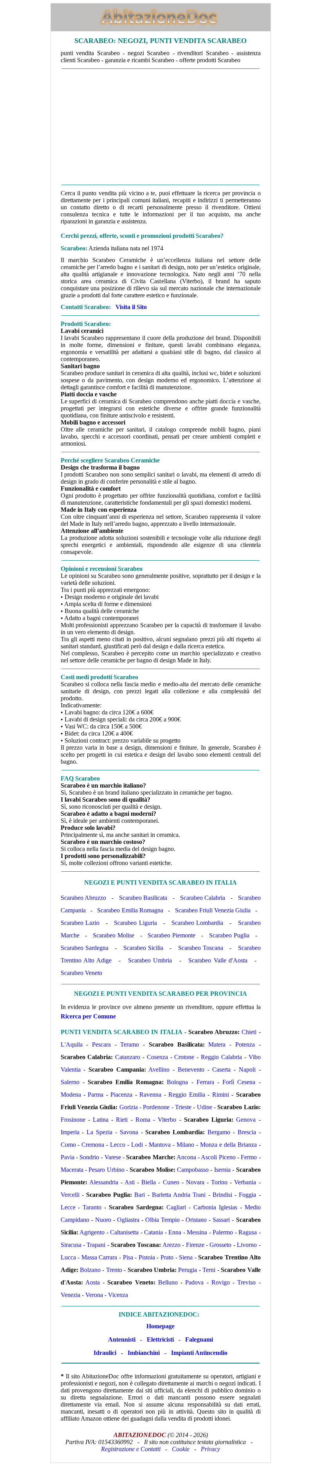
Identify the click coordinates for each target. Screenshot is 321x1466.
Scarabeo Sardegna (84, 947)
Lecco (117, 1144)
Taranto (92, 1207)
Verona (94, 1295)
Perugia (187, 1269)
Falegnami (199, 1339)
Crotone (184, 1057)
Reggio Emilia (186, 1094)
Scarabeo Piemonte (171, 935)
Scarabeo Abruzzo (83, 897)
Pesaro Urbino (106, 1169)
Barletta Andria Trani (179, 1194)
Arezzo (171, 1244)
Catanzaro (127, 1057)
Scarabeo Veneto (81, 973)
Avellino (159, 1069)
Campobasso (193, 1169)
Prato (166, 1257)
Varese (113, 1157)
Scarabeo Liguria (135, 922)
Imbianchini (144, 1352)
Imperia (70, 1132)
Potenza (245, 1044)
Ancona (186, 1157)
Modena (71, 1094)
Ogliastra (128, 1219)
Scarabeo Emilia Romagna (130, 910)
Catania (153, 1232)
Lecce (68, 1207)
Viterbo (167, 1119)
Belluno (168, 1282)
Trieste (183, 1107)
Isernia (222, 1169)
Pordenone (156, 1107)
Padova (194, 1282)
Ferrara (205, 1082)
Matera (216, 1044)
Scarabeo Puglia (229, 935)
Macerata (72, 1169)
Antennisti (121, 1339)
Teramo (129, 1044)
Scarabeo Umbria (150, 960)
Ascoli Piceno (218, 1157)
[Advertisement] (160, 127)
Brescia (247, 1132)
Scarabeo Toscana (200, 947)
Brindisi (222, 1194)
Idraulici (105, 1352)
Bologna (177, 1082)
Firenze (195, 1244)
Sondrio (89, 1157)
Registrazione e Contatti (130, 1449)
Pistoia (147, 1257)
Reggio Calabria (221, 1057)
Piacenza (121, 1094)
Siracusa (71, 1244)
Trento (114, 1269)
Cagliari (176, 1207)
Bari (139, 1194)
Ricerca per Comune (88, 1016)
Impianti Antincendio (199, 1352)
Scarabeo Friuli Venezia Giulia (213, 910)
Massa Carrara (99, 1257)
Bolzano (90, 1269)
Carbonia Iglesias (215, 1207)
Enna (174, 1232)
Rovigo (220, 1282)
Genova (246, 1119)
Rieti (122, 1119)
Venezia (70, 1295)
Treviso (246, 1282)
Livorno (247, 1244)
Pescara (101, 1044)
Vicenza (118, 1295)
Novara (195, 1182)
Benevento (191, 1069)
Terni (208, 1269)
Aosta (92, 1282)
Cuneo (171, 1182)
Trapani (96, 1244)
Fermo (249, 1157)
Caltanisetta (124, 1232)
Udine (204, 1107)
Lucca (68, 1257)
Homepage (160, 1326)
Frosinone (73, 1119)
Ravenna (150, 1094)
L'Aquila (72, 1044)
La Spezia (99, 1132)
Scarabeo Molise (113, 935)
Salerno (70, 1082)
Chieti (249, 1032)
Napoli (247, 1069)
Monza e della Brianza (228, 1144)
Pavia (67, 1157)
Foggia (247, 1194)
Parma (95, 1094)
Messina (197, 1232)
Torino (219, 1182)
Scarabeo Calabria (202, 897)
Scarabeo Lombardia (197, 922)
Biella (148, 1182)
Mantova (160, 1144)
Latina (100, 1119)
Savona (129, 1132)
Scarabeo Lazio (80, 922)
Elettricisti (160, 1339)
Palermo (223, 1232)
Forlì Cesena (238, 1082)
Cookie (180, 1449)
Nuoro (103, 1219)
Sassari (221, 1219)
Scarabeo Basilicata (143, 897)
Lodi (137, 1144)
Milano (185, 1144)
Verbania (245, 1182)
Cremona (92, 1144)
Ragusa (247, 1232)
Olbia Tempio (162, 1219)
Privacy (210, 1449)
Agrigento (92, 1232)
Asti (129, 1182)
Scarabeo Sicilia (143, 947)
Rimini (220, 1094)
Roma (142, 1119)
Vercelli (70, 1194)
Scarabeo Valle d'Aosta (217, 960)
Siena (186, 1257)
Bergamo (218, 1132)
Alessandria (103, 1182)
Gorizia (128, 1107)
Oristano (196, 1219)
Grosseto (220, 1244)
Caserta (221, 1069)
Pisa (128, 1257)
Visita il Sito (131, 307)
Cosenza (157, 1057)
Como (68, 1144)
